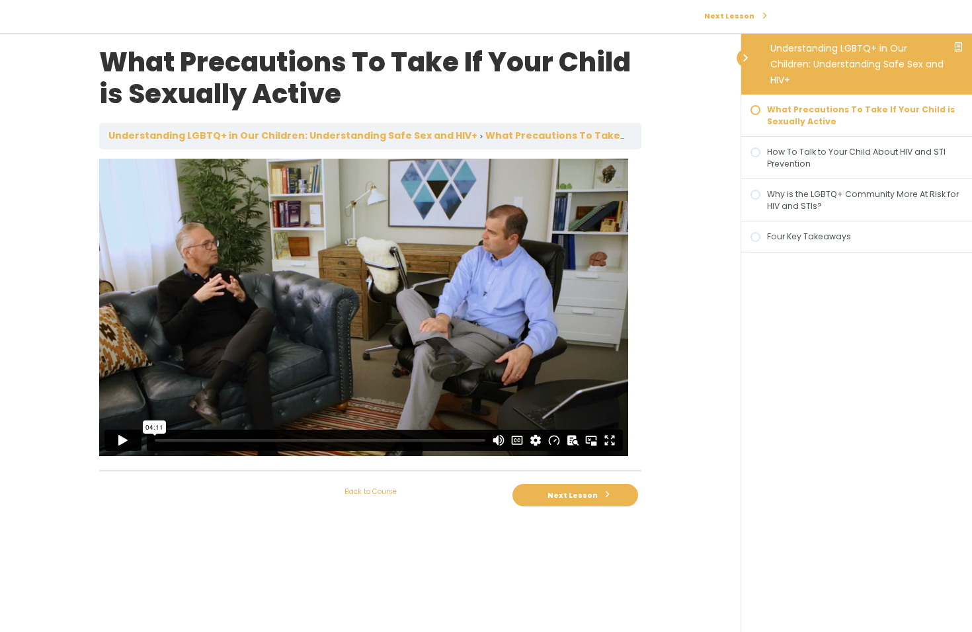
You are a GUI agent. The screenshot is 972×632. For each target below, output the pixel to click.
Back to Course (370, 491)
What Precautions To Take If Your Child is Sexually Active (628, 135)
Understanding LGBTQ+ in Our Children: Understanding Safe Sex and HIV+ (857, 64)
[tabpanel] (370, 310)
